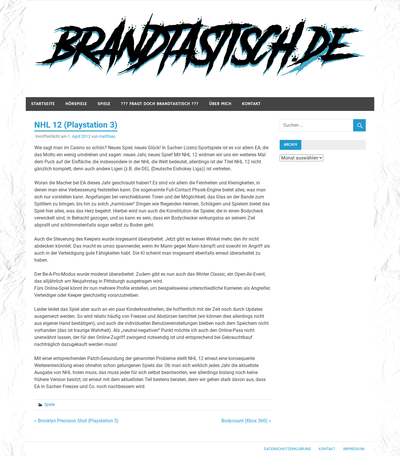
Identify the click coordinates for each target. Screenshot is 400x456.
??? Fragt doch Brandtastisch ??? (160, 104)
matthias (107, 136)
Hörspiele (76, 104)
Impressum (353, 449)
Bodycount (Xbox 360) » (246, 421)
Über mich (220, 104)
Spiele (104, 104)
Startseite (43, 104)
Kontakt (251, 104)
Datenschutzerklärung (287, 449)
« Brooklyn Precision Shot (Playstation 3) (76, 421)
